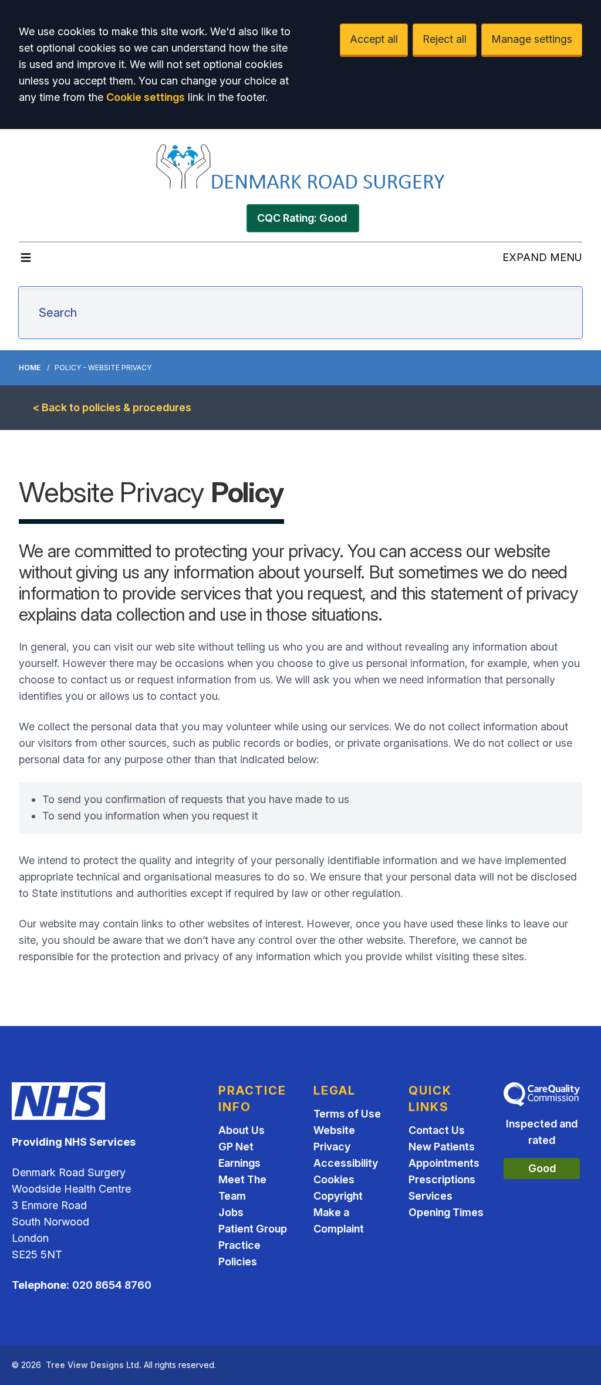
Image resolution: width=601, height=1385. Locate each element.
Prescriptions (441, 1179)
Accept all (374, 39)
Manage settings (531, 39)
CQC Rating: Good (302, 218)
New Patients (441, 1146)
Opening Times (446, 1212)
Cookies (333, 1179)
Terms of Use (347, 1114)
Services (430, 1196)
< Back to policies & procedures (112, 407)
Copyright (338, 1196)
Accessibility (345, 1163)
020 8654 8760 (111, 1285)
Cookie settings (145, 97)
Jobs (231, 1212)
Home (29, 367)
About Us (241, 1130)
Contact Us (436, 1130)
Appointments (444, 1163)
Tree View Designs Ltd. (93, 1365)
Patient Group (252, 1229)
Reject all (445, 39)
